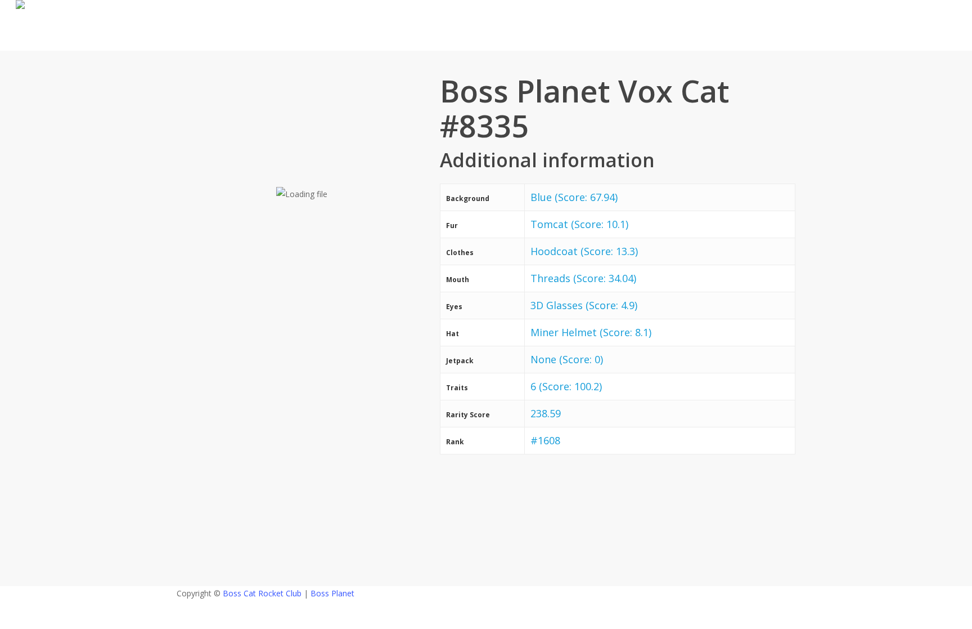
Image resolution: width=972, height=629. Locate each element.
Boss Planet (332, 593)
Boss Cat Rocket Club (262, 593)
